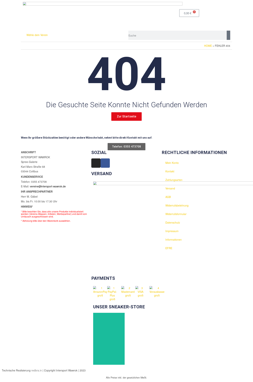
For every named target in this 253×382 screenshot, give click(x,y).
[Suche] (228, 35)
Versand (170, 188)
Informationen (173, 239)
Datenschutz (172, 222)
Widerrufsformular (176, 214)
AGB (168, 197)
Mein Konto (172, 163)
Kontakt (169, 171)
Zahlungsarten (173, 180)
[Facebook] (105, 163)
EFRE (168, 248)
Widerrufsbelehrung (177, 205)
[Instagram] (96, 163)
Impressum (172, 231)
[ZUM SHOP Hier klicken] (109, 339)
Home (208, 45)
